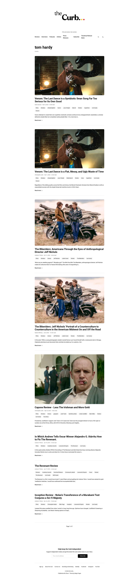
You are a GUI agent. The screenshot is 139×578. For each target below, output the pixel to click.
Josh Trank (63, 413)
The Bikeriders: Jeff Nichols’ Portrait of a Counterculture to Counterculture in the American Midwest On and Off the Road (68, 328)
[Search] (98, 37)
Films (37, 108)
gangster (56, 413)
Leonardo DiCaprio (63, 446)
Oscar (90, 472)
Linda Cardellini (83, 413)
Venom (37, 110)
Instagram (90, 566)
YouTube (97, 566)
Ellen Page (61, 504)
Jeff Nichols (57, 258)
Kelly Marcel (70, 178)
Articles (59, 37)
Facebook (83, 566)
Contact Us (57, 566)
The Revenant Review (46, 465)
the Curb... (71, 571)
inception (69, 504)
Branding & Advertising (67, 566)
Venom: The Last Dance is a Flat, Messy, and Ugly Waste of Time (69, 171)
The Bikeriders (80, 258)
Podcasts (52, 37)
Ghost (67, 573)
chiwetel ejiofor (51, 108)
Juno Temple (66, 108)
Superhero (87, 108)
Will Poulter (55, 475)
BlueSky (77, 566)
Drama (49, 258)
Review (80, 108)
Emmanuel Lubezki (70, 472)
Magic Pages (78, 573)
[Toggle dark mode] (103, 37)
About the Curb (49, 566)
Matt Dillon (92, 413)
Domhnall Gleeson (58, 472)
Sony (82, 178)
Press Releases (65, 37)
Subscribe (76, 37)
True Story (46, 416)
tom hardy (94, 108)
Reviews (37, 37)
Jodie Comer (65, 258)
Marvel (74, 108)
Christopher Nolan (52, 504)
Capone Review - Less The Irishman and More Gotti (62, 407)
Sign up (41, 566)
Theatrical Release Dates (86, 37)
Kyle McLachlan (73, 413)
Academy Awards (52, 446)
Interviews (45, 37)
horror (59, 108)
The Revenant (74, 446)
